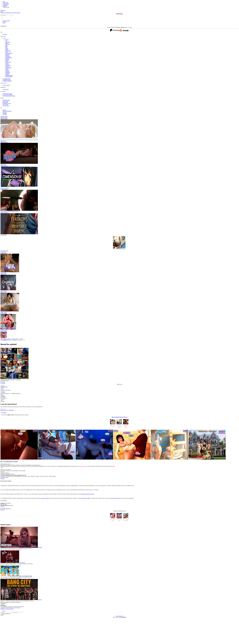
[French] (117, 14)
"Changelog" (4, 412)
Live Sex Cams (6, 7)
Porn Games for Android (5, 338)
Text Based (7, 54)
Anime (6, 60)
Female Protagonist (9, 75)
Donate (4, 21)
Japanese (7, 64)
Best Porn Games (6, 100)
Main (4, 1)
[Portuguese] (120, 14)
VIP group (5, 34)
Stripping (7, 59)
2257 (6, 608)
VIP (4, 22)
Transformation (8, 67)
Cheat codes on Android (8, 94)
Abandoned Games (7, 79)
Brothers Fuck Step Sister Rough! (126, 426)
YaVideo (11, 608)
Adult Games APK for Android (88, 494)
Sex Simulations (8, 57)
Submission (7, 72)
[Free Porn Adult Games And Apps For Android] (10, 12)
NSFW (6, 49)
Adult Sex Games (6, 80)
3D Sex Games (6, 3)
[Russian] (121, 14)
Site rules (5, 113)
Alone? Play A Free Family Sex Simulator (119, 249)
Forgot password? (119, 616)
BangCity (40, 599)
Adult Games (5, 2)
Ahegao (7, 68)
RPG (6, 47)
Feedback (5, 6)
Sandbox (7, 74)
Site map (4, 112)
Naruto (6, 48)
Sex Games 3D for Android (84, 498)
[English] (116, 14)
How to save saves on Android (9, 95)
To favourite (2, 383)
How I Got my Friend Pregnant (25, 575)
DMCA (8, 608)
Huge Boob (7, 56)
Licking (7, 63)
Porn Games (5, 102)
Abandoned (2, 395)
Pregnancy (7, 71)
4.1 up (1, 389)
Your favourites (6, 20)
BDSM (6, 43)
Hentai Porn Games (7, 103)
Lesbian (7, 39)
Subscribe (2, 478)
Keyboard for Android (7, 93)
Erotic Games (5, 101)
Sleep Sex (7, 66)
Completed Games (6, 78)
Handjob (7, 58)
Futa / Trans (7, 41)
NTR (6, 52)
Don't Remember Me (6, 613)
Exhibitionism (8, 50)
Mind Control (8, 62)
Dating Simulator (8, 53)
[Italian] (119, 14)
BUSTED (40, 547)
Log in (2, 614)
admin (5, 340)
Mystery (7, 69)
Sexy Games (5, 104)
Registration (2, 10)
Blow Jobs (7, 44)
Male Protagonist (8, 76)
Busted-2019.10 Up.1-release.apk (7, 410)
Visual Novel (8, 65)
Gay (6, 40)
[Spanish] (122, 14)
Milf (6, 45)
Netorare (7, 55)
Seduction (7, 73)
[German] (118, 14)
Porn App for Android (114, 498)
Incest (6, 46)
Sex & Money (22, 562)
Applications (5, 4)
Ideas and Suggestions (7, 111)
